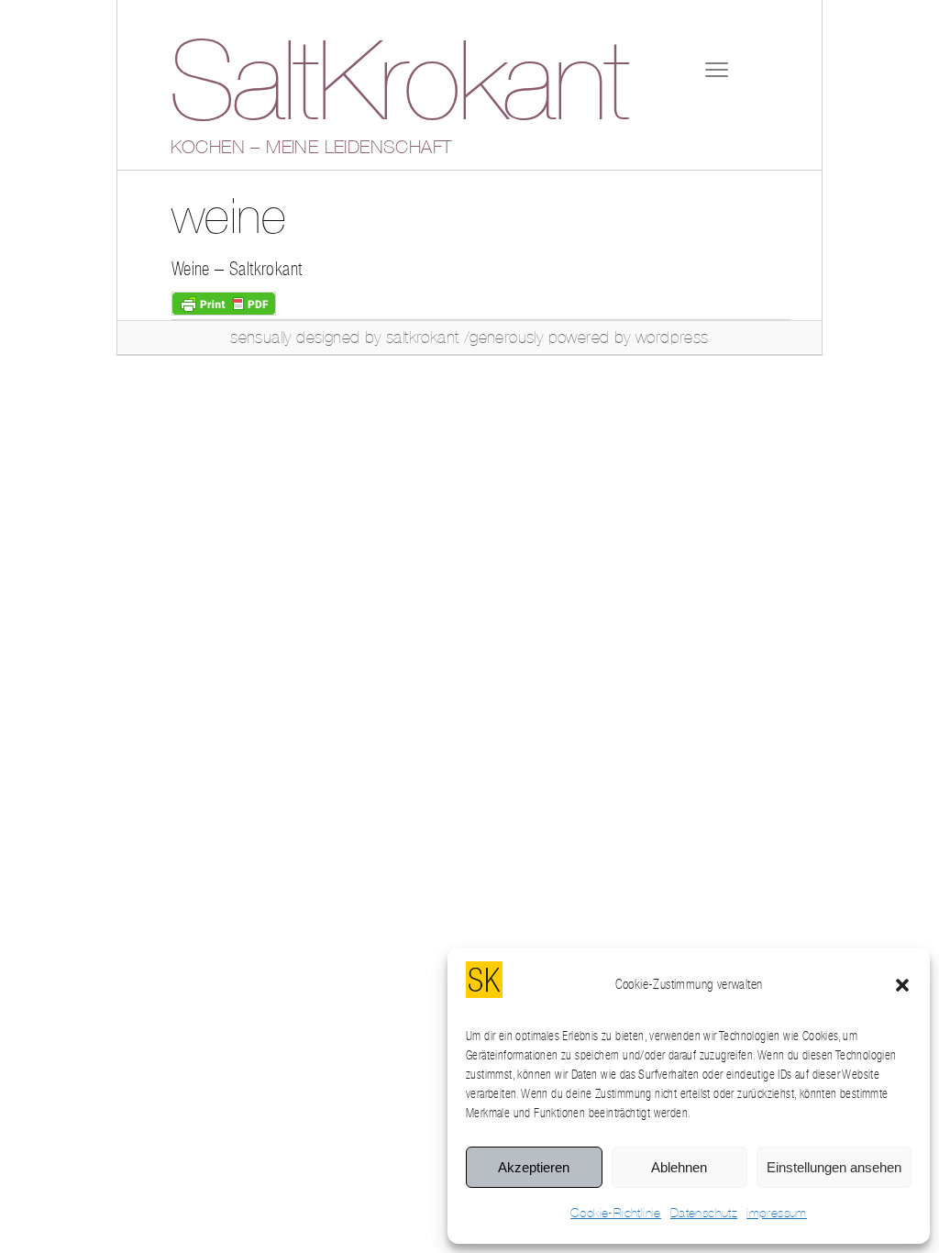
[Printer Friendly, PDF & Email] (223, 302)
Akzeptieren (533, 1167)
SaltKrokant (398, 87)
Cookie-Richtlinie (615, 1213)
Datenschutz (703, 1213)
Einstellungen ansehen (834, 1167)
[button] (902, 985)
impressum (776, 1213)
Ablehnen (679, 1167)
